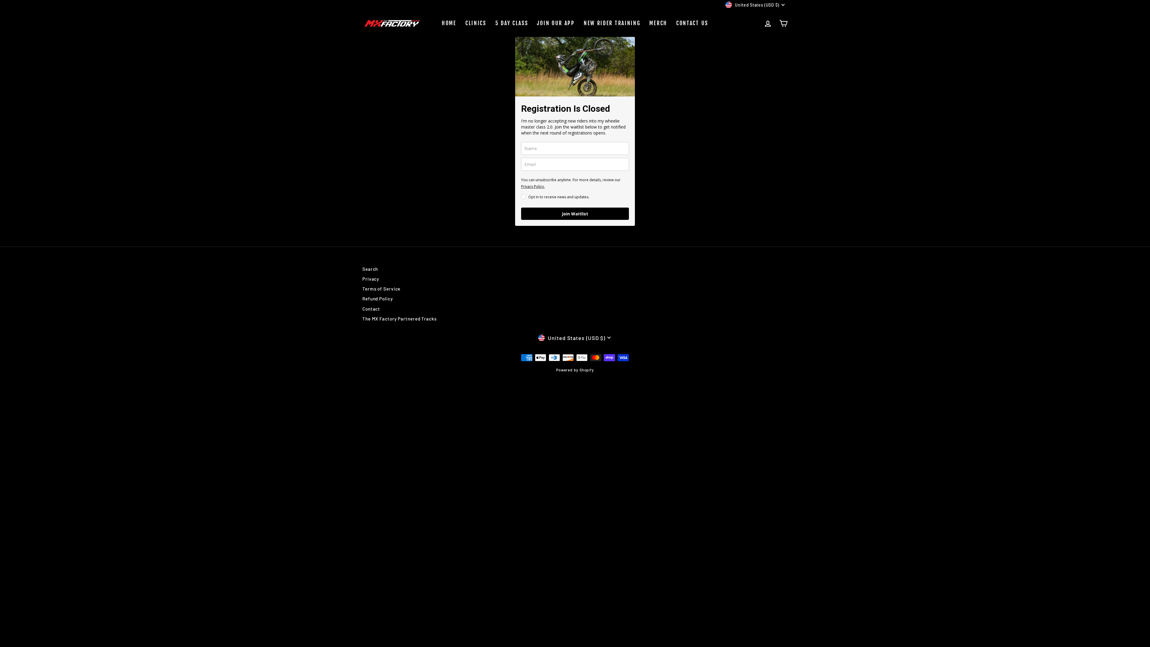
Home (449, 23)
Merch (658, 23)
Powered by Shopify (575, 370)
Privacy (370, 279)
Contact (371, 309)
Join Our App (555, 23)
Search (370, 269)
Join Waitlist (575, 214)
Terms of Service (381, 288)
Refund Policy (377, 298)
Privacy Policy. (533, 186)
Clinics (475, 23)
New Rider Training (612, 23)
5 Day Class (511, 23)
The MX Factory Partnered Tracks (399, 318)
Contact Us (692, 23)
